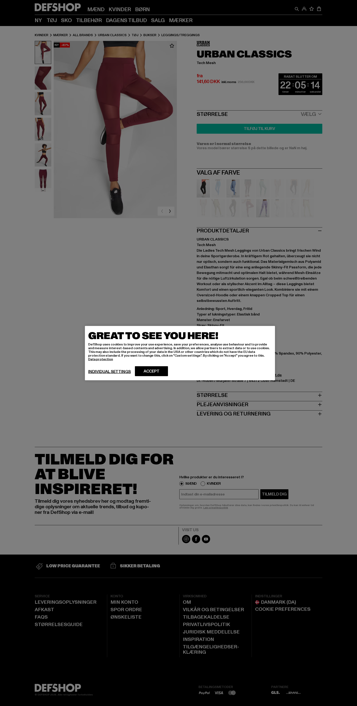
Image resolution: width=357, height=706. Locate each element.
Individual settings (109, 371)
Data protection (100, 359)
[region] (180, 353)
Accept (151, 371)
